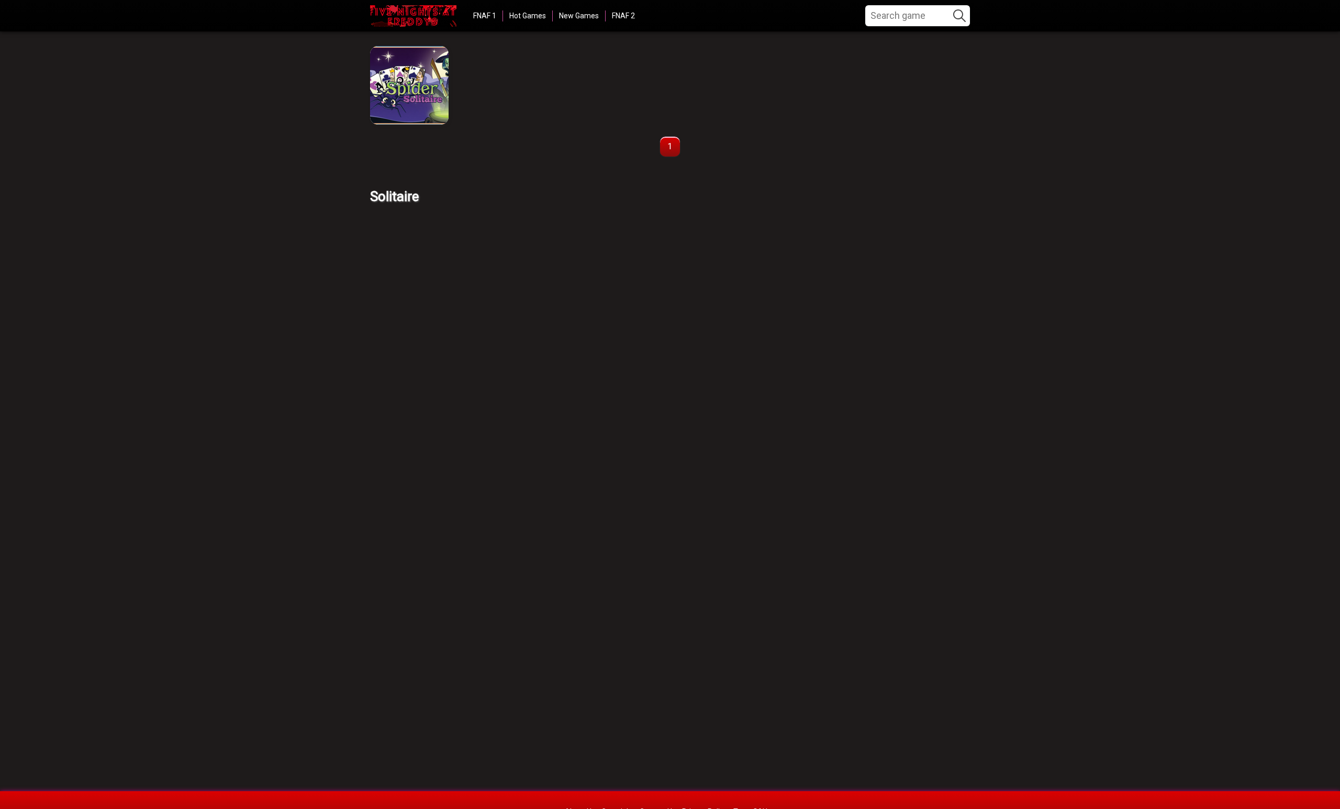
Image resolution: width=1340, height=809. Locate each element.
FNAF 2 (623, 16)
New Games (579, 16)
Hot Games (527, 16)
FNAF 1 (484, 16)
